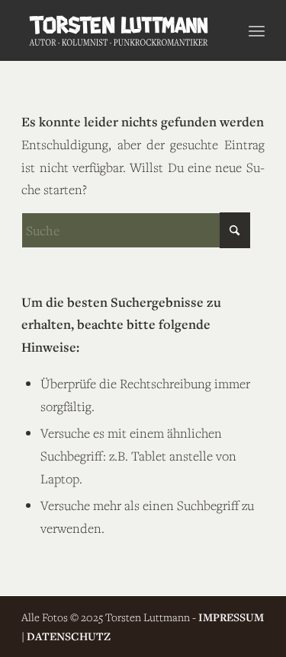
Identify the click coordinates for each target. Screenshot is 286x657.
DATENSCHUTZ (69, 636)
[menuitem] (257, 30)
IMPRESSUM (231, 617)
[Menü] (257, 30)
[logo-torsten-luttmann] (118, 30)
